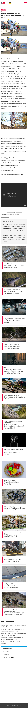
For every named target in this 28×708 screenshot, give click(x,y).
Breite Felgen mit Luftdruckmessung (11, 585)
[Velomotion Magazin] (3, 3)
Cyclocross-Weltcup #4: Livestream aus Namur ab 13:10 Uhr (13, 634)
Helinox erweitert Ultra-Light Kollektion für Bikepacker (14, 612)
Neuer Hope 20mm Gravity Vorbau (13, 452)
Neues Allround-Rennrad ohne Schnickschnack (15, 397)
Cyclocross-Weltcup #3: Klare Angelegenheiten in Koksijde (12, 638)
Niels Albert (11, 214)
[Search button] (7, 2)
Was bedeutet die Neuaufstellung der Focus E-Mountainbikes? (14, 425)
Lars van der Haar (5, 214)
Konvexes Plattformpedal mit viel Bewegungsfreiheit (14, 508)
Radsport (4, 9)
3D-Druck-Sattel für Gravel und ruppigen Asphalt (13, 291)
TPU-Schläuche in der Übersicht (12, 482)
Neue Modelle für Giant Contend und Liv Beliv (13, 559)
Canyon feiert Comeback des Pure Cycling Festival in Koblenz (14, 319)
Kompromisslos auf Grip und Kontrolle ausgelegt (14, 265)
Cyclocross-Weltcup (11, 212)
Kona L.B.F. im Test (13, 534)
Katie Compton (19, 212)
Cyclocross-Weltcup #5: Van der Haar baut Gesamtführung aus (13, 630)
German (13, 3)
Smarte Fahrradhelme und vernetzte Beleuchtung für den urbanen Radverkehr (13, 370)
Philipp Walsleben (5, 217)
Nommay (17, 214)
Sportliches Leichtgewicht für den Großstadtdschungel (14, 346)
